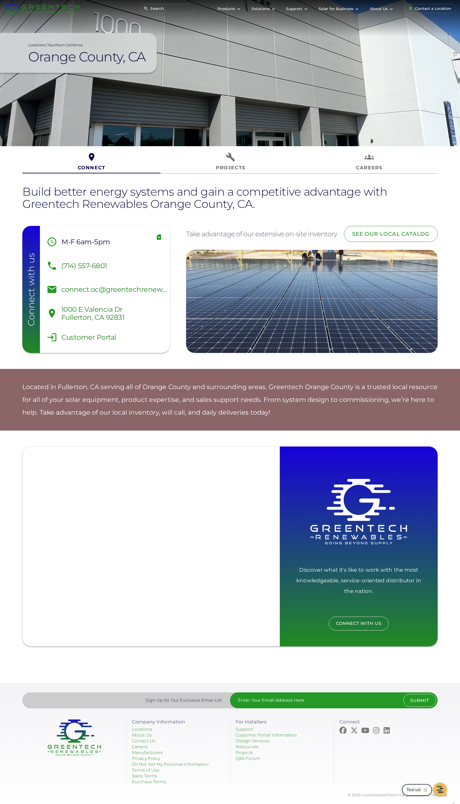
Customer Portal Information (266, 735)
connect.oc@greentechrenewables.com (114, 289)
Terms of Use (145, 770)
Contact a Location (433, 8)
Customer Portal (88, 337)
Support (294, 8)
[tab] (91, 161)
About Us (379, 8)
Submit (419, 700)
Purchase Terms (149, 781)
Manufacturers (147, 752)
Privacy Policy (146, 758)
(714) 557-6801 (84, 266)
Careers (140, 746)
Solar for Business (336, 8)
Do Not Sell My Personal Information (170, 764)
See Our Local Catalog (390, 234)
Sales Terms (144, 775)
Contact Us (143, 740)
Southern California (65, 45)
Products (226, 8)
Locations (36, 45)
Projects (244, 752)
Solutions (261, 8)
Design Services (253, 740)
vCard (159, 237)
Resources (247, 746)
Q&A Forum (248, 758)
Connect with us (358, 623)
